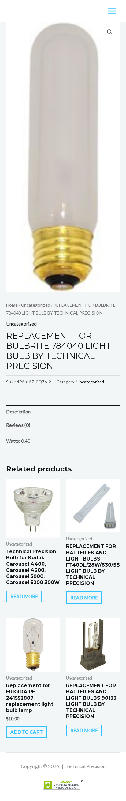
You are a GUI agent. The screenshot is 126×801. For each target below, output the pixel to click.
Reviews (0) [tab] (18, 425)
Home (12, 304)
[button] (109, 32)
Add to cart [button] (26, 732)
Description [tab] (18, 411)
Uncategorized (35, 304)
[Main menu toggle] (112, 11)
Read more (24, 596)
